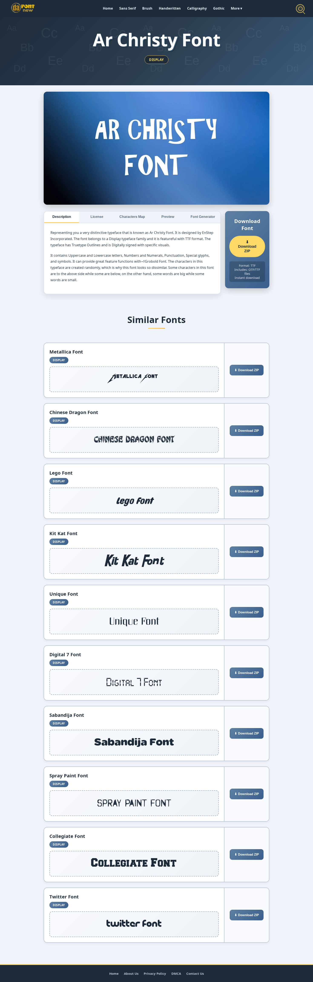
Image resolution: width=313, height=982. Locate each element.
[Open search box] (300, 8)
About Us (131, 973)
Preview (167, 217)
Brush (147, 8)
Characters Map (132, 217)
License (96, 217)
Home (108, 8)
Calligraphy (197, 8)
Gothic (218, 8)
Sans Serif (127, 8)
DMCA (176, 973)
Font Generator (203, 217)
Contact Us (195, 973)
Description (61, 217)
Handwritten (170, 8)
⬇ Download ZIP (247, 246)
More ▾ (236, 8)
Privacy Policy (155, 973)
